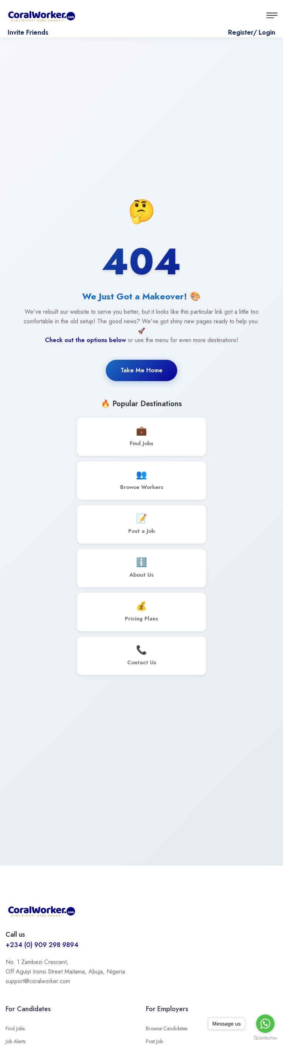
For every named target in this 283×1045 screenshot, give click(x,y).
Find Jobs (15, 1028)
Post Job (154, 1041)
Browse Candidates (166, 1028)
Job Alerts (15, 1041)
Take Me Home (141, 370)
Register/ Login (251, 32)
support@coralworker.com (38, 981)
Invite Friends (28, 32)
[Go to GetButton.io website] (265, 1037)
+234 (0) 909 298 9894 (42, 945)
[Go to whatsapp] (265, 1023)
